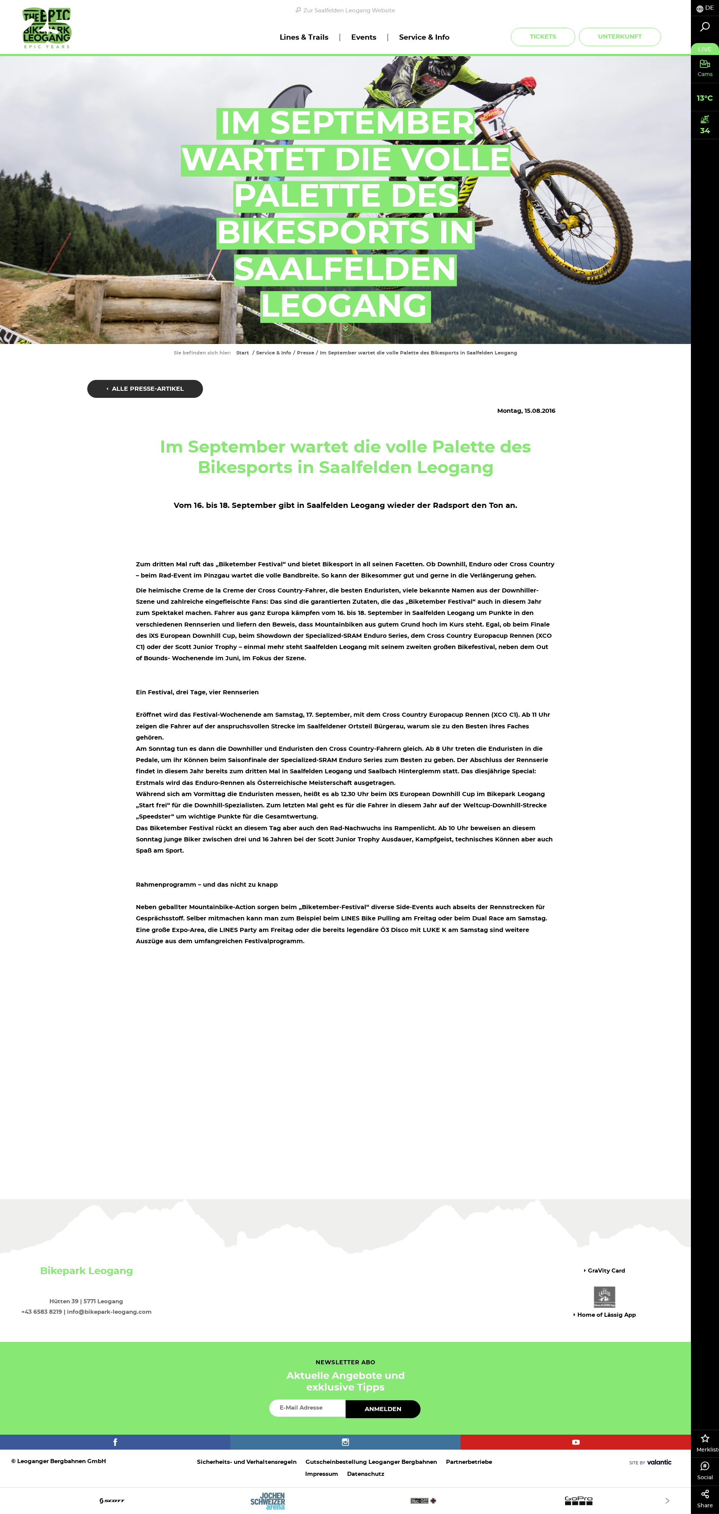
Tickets (543, 37)
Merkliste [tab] (708, 1450)
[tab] (705, 8)
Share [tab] (705, 1505)
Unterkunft (620, 37)
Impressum (321, 1474)
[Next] (667, 1501)
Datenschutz (365, 1474)
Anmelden (383, 1409)
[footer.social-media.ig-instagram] (345, 1442)
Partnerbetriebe (469, 1462)
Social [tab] (705, 1477)
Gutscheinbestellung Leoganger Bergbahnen (371, 1462)
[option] (345, 1500)
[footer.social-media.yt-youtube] (576, 1442)
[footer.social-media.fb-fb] (115, 1442)
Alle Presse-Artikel (147, 389)
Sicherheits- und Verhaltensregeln (247, 1462)
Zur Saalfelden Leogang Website (349, 10)
